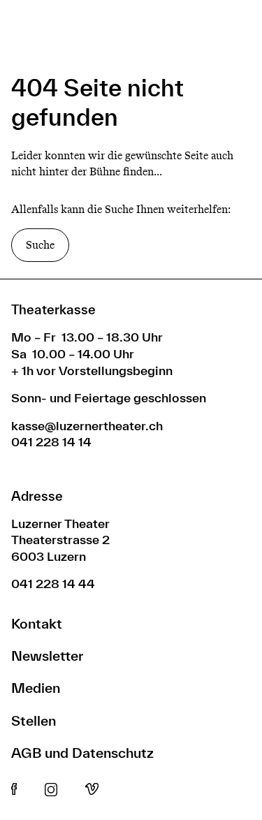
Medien (35, 688)
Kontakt (36, 623)
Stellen (33, 720)
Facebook (14, 790)
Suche (40, 245)
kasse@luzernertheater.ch (87, 425)
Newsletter (47, 655)
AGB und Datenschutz (82, 753)
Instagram (51, 790)
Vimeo (92, 790)
